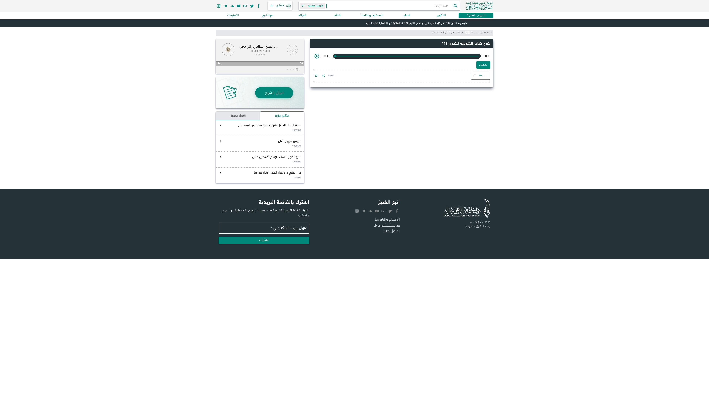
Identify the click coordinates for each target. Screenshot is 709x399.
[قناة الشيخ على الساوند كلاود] (232, 6)
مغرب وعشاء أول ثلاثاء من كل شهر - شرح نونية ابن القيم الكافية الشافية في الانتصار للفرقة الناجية (416, 23)
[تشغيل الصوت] (317, 56)
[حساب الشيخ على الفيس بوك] (258, 6)
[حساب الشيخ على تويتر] (252, 6)
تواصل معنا (391, 231)
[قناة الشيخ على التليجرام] (225, 6)
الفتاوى (441, 15)
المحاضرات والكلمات (371, 15)
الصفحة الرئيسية (483, 33)
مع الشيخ (267, 15)
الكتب (337, 15)
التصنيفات (233, 15)
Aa (480, 76)
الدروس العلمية (476, 15)
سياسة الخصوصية (387, 225)
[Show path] (467, 32)
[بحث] (455, 5)
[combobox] (390, 5)
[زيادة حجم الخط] (475, 76)
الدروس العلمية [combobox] (315, 6)
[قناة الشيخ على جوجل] (245, 6)
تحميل (483, 65)
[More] (323, 76)
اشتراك (264, 240)
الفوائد (302, 15)
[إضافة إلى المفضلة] (316, 76)
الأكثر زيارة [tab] (282, 116)
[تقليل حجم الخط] (486, 76)
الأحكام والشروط (387, 219)
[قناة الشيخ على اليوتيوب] (239, 6)
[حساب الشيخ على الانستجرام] (219, 6)
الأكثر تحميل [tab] (238, 116)
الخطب (406, 15)
